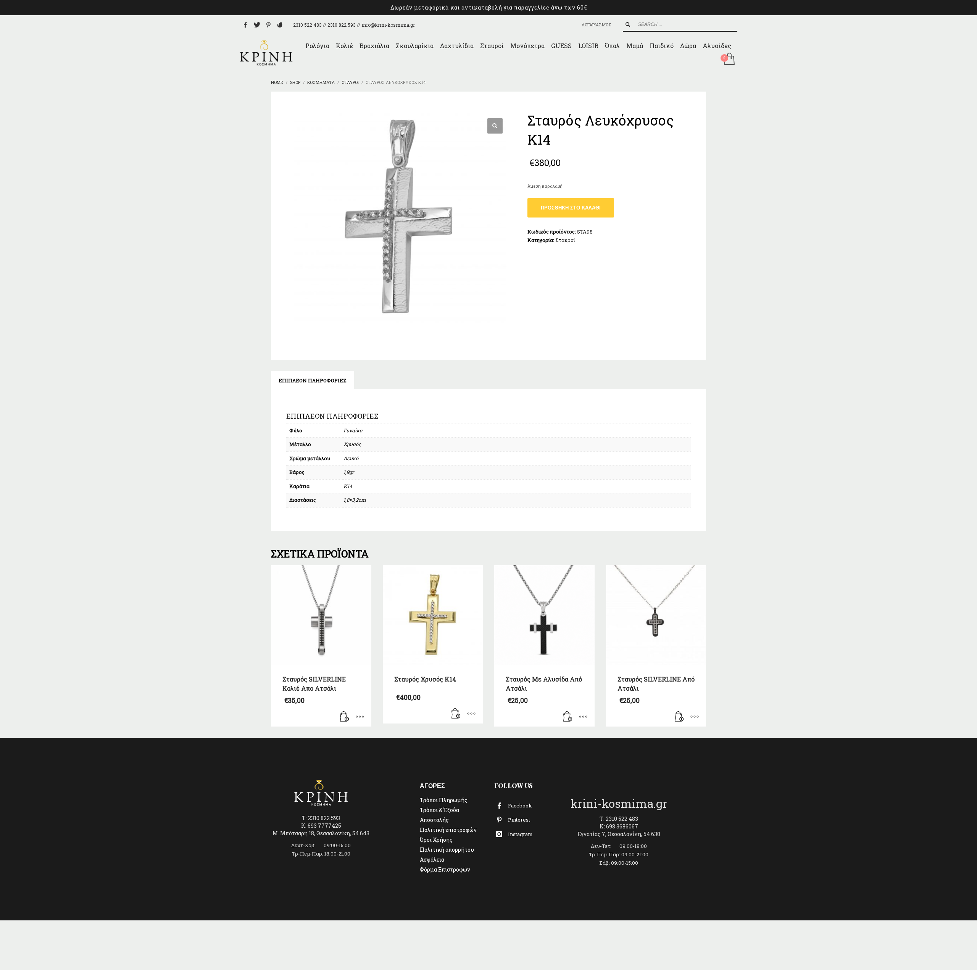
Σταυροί (565, 240)
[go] (628, 24)
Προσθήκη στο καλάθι (571, 208)
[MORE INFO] (360, 717)
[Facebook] (245, 25)
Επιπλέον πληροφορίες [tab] (313, 380)
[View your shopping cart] (728, 59)
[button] (495, 126)
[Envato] (279, 25)
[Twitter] (257, 25)
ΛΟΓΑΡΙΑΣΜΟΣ (596, 24)
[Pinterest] (268, 25)
